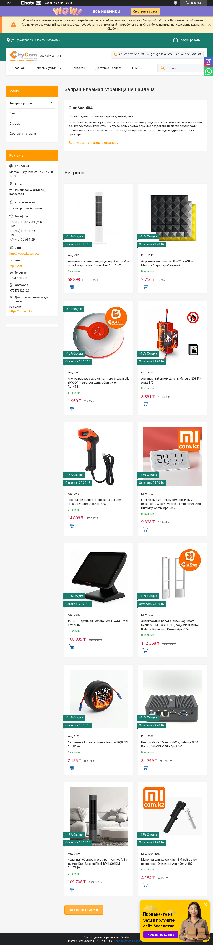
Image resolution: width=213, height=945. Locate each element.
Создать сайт (51, 2)
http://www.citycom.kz (24, 253)
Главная (19, 68)
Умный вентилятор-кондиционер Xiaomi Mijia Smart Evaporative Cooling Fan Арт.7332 (99, 263)
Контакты (78, 68)
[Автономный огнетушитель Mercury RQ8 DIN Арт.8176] (172, 335)
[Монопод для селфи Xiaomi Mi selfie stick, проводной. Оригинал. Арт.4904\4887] (172, 816)
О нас (13, 113)
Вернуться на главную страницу (93, 143)
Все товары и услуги (84, 909)
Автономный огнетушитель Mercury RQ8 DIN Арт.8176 (171, 380)
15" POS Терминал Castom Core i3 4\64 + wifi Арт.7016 (98, 623)
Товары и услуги (46, 68)
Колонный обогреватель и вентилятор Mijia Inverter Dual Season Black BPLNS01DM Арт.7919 (97, 863)
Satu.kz (125, 937)
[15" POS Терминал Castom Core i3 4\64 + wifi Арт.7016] (99, 577)
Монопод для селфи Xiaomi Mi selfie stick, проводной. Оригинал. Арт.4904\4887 (169, 861)
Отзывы (15, 123)
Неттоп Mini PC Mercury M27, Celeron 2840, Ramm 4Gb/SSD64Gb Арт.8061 (170, 744)
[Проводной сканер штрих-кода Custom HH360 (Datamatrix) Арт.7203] (99, 456)
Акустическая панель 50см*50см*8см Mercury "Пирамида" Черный (167, 263)
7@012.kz (15, 266)
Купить (72, 286)
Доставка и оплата (108, 68)
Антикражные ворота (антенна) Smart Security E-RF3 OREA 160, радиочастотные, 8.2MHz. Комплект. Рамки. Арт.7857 (170, 625)
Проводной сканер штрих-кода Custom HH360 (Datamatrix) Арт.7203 (94, 502)
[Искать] (163, 68)
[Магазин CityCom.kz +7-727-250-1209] (23, 56)
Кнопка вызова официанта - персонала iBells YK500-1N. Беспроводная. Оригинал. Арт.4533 (98, 382)
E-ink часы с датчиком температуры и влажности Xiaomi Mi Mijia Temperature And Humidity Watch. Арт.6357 (171, 504)
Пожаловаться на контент (129, 941)
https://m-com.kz (20, 311)
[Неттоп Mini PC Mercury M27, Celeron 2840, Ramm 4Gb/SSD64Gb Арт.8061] (172, 699)
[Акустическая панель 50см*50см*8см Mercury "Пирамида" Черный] (172, 218)
